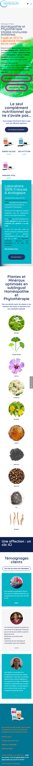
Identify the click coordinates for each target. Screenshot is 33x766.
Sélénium (16, 464)
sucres (5, 67)
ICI (10, 544)
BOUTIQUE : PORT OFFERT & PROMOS (16, 78)
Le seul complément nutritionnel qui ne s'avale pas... (16, 109)
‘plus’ (10, 219)
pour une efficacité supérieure (16, 123)
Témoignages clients (17, 560)
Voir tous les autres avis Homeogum (16, 568)
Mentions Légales (6, 737)
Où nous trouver (16, 257)
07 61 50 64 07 (20, 759)
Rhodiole (16, 419)
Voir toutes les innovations (16, 129)
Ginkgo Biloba (16, 354)
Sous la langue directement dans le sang (16, 121)
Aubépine (16, 397)
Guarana (16, 486)
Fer (16, 507)
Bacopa (16, 333)
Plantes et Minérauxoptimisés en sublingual (16, 282)
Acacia (16, 443)
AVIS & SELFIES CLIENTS (16, 87)
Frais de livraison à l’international (11, 763)
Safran (16, 376)
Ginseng (16, 529)
